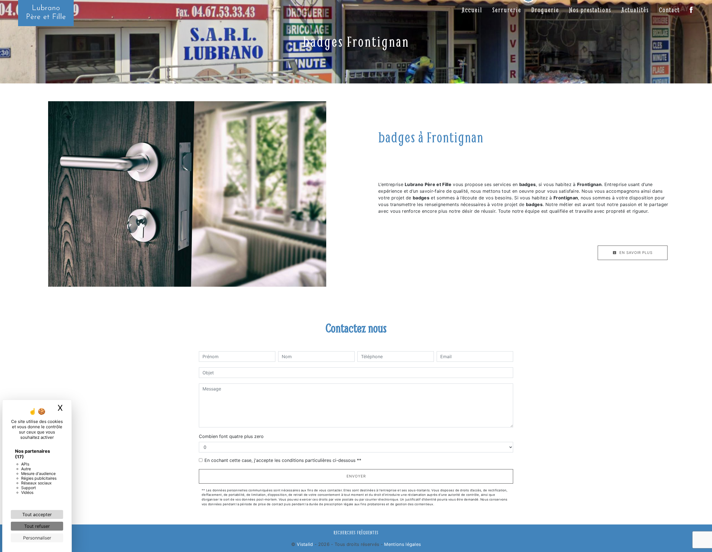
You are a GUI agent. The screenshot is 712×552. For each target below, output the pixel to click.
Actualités (635, 10)
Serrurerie (506, 10)
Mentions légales (402, 544)
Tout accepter (37, 514)
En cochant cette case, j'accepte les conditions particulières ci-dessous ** (282, 460)
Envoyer (356, 476)
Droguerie (545, 10)
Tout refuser (37, 526)
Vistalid (305, 544)
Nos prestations (590, 10)
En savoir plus (635, 252)
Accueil (472, 10)
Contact (669, 10)
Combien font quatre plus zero (231, 436)
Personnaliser (37, 538)
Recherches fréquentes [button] (356, 532)
